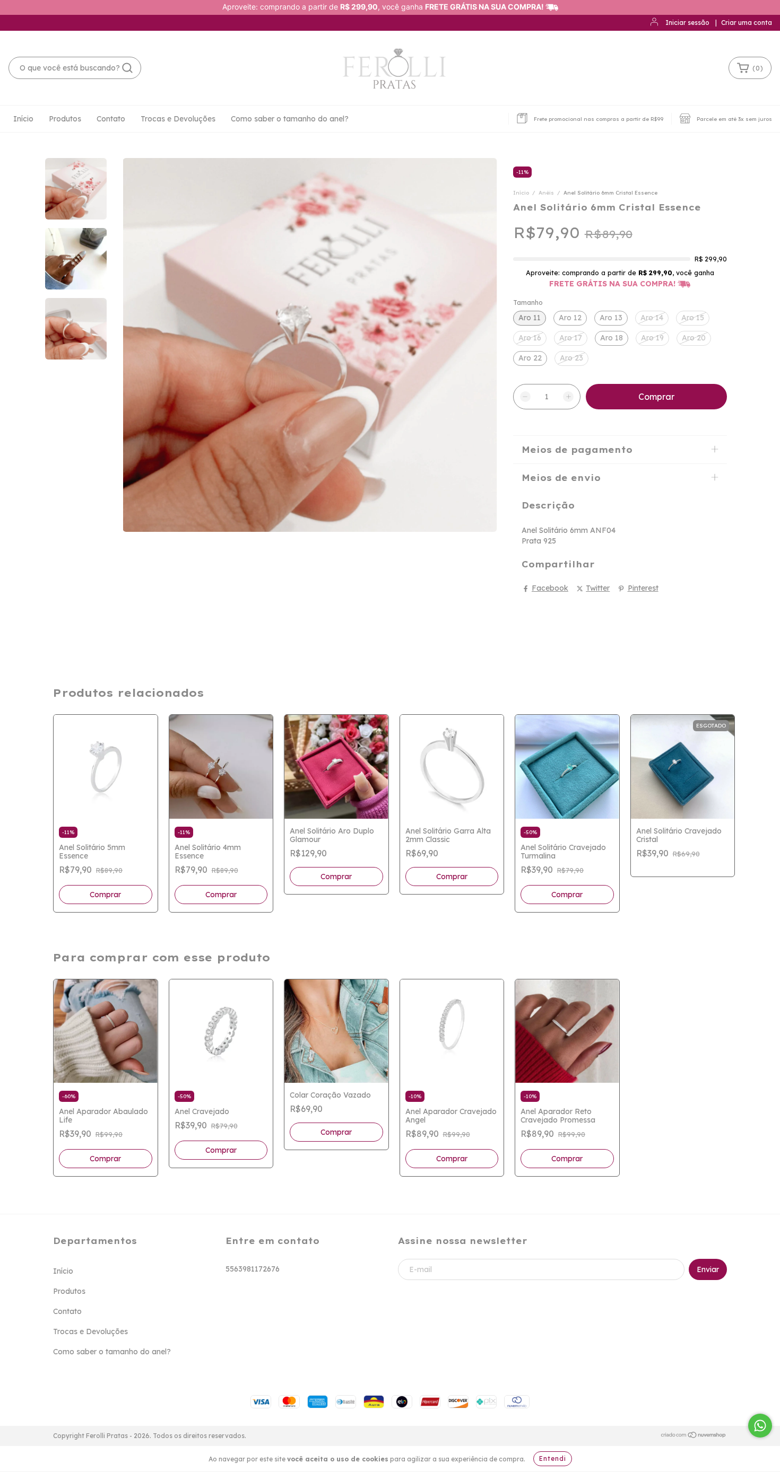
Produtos (65, 119)
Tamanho (528, 302)
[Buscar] (127, 67)
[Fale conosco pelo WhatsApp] (760, 1426)
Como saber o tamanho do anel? (290, 119)
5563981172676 (253, 1269)
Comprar (105, 894)
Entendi (552, 1458)
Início (23, 119)
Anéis (547, 192)
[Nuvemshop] (694, 1436)
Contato (111, 119)
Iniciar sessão (687, 23)
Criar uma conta (746, 23)
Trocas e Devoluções (178, 119)
